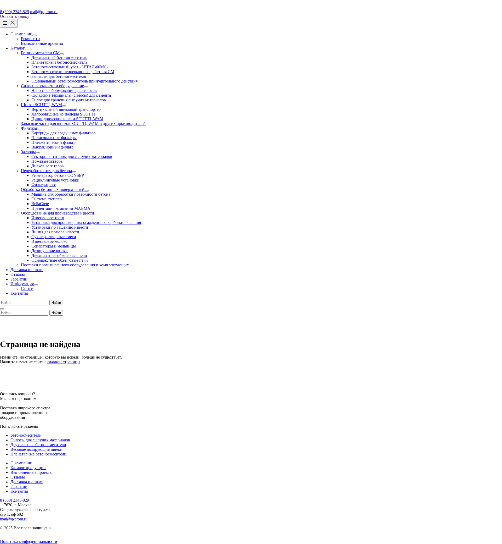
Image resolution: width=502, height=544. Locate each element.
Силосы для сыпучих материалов (40, 440)
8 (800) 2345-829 (14, 11)
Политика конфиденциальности (28, 541)
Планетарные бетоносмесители (38, 454)
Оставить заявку (14, 16)
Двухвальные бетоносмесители (38, 444)
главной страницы (63, 362)
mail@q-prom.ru (44, 11)
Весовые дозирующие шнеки (36, 449)
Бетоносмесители (26, 435)
